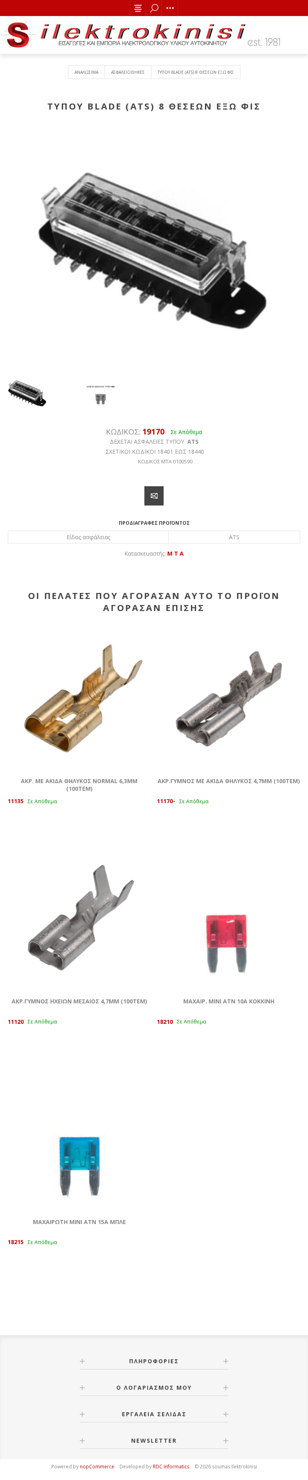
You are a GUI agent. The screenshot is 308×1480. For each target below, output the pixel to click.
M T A (175, 553)
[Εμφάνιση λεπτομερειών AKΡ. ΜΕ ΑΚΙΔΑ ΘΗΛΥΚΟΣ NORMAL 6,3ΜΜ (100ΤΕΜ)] (79, 697)
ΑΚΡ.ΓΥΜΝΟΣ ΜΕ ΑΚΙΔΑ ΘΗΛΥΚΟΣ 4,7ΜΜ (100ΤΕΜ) (229, 781)
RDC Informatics (171, 1466)
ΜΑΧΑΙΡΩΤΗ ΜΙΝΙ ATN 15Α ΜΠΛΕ (79, 1222)
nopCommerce (97, 1466)
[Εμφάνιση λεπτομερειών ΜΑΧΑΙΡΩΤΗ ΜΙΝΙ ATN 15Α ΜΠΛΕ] (79, 1138)
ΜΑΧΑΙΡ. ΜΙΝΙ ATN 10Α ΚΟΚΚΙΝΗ (228, 1001)
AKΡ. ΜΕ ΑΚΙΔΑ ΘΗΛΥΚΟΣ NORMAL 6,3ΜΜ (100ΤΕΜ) (79, 784)
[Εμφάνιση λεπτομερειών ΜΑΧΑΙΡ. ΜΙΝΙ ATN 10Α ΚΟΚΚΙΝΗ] (228, 918)
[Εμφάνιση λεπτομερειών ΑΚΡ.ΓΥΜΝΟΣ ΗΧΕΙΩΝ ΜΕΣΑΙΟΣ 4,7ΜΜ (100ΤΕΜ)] (79, 918)
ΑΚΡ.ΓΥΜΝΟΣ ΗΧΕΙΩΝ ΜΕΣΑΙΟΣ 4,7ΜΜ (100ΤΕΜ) (79, 1001)
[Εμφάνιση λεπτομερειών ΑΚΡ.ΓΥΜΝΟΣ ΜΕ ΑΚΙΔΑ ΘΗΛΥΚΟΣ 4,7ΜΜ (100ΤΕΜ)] (228, 697)
